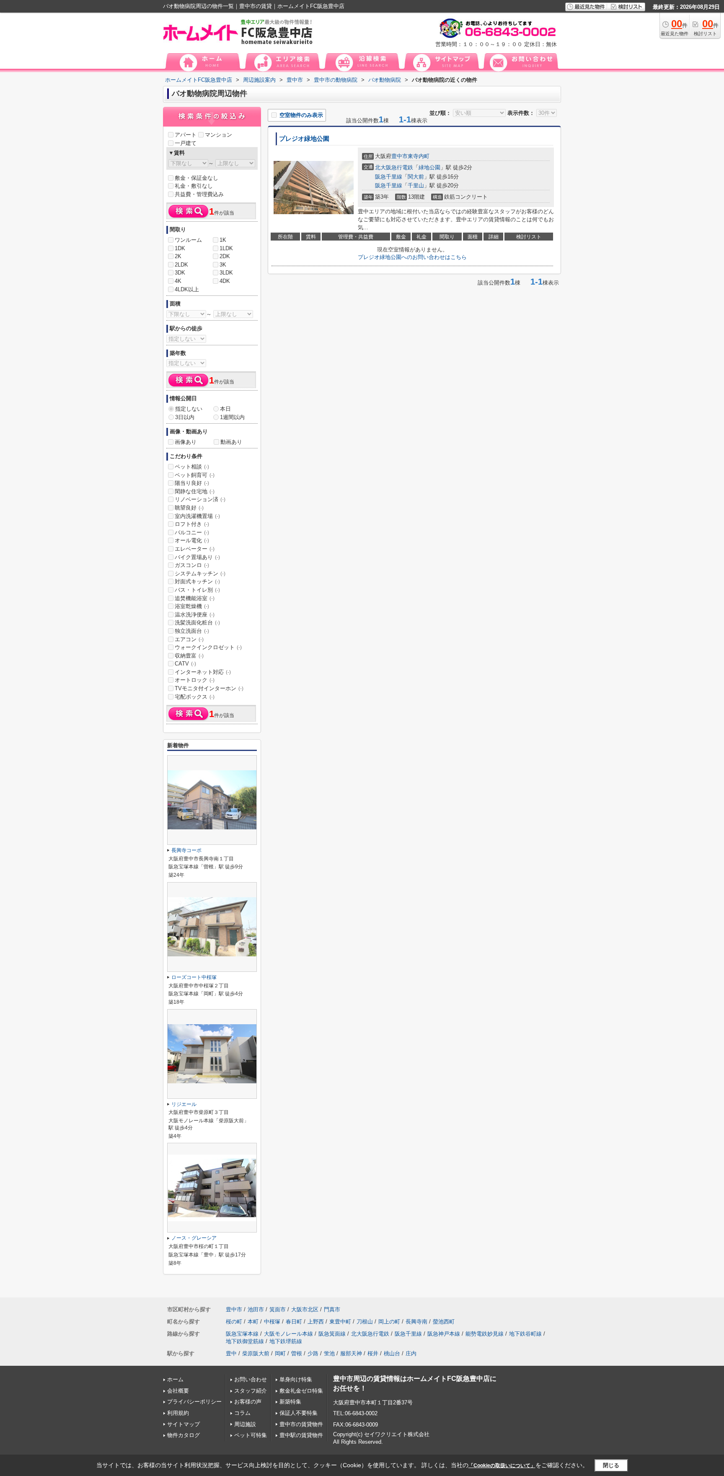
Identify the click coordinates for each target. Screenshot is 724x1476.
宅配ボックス (195, 697)
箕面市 (277, 1309)
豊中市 (399, 156)
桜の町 (234, 1321)
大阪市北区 (304, 1309)
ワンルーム (188, 240)
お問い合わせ (250, 1379)
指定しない (188, 409)
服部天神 (351, 1353)
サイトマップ (183, 1424)
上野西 (316, 1321)
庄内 (411, 1353)
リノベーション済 (200, 499)
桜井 (372, 1353)
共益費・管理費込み (199, 194)
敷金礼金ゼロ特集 (301, 1391)
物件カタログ (183, 1435)
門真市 (332, 1309)
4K (178, 281)
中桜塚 (272, 1321)
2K (178, 256)
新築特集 (290, 1401)
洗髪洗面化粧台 (197, 622)
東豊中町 (340, 1321)
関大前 (416, 176)
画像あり (186, 442)
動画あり (231, 442)
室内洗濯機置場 (197, 516)
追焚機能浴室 (195, 598)
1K (223, 240)
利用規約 (178, 1413)
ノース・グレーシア (194, 1238)
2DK (225, 256)
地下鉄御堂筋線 (245, 1341)
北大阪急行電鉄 (394, 167)
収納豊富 (189, 656)
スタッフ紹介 (250, 1391)
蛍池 (329, 1353)
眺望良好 (189, 508)
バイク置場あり (197, 557)
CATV (185, 663)
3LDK (226, 272)
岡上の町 (389, 1321)
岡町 (280, 1353)
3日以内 (184, 417)
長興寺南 (416, 1321)
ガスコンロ (192, 565)
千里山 (416, 185)
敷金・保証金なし (196, 178)
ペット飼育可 (195, 475)
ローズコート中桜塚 (194, 977)
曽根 (296, 1353)
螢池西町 (444, 1321)
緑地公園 (429, 167)
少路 (313, 1353)
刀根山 (365, 1321)
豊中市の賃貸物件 (301, 1424)
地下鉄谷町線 (525, 1334)
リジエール (184, 1104)
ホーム (175, 1379)
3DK (180, 272)
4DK (225, 281)
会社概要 (178, 1391)
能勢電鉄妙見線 (484, 1334)
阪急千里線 (388, 176)
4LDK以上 (187, 289)
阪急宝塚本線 (242, 1334)
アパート (186, 135)
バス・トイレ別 (197, 590)
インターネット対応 (203, 672)
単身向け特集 (295, 1379)
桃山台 (392, 1353)
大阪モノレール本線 (288, 1334)
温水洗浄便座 (195, 614)
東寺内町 (418, 156)
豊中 (231, 1353)
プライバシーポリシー (194, 1401)
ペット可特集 (250, 1435)
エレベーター (195, 549)
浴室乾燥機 (192, 606)
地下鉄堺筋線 (285, 1341)
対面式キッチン (197, 581)
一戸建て (186, 143)
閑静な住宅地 (195, 491)
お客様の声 (247, 1401)
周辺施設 (245, 1424)
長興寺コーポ (186, 850)
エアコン (189, 639)
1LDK (226, 248)
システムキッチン (200, 573)
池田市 (256, 1309)
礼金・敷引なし (194, 186)
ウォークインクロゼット (208, 647)
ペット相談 (192, 467)
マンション (218, 135)
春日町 (294, 1321)
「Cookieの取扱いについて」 (501, 1465)
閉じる (611, 1465)
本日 (225, 409)
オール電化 (192, 540)
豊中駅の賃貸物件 (301, 1435)
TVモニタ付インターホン (209, 688)
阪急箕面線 (332, 1334)
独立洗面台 (192, 631)
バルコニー (192, 532)
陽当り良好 (192, 483)
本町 (253, 1321)
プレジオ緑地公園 (304, 138)
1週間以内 (232, 417)
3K (223, 265)
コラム (242, 1413)
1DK (180, 248)
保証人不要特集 (298, 1413)
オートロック (195, 680)
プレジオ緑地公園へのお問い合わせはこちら (412, 257)
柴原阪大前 (255, 1353)
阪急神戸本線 (443, 1334)
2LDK (181, 265)
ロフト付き (192, 524)
